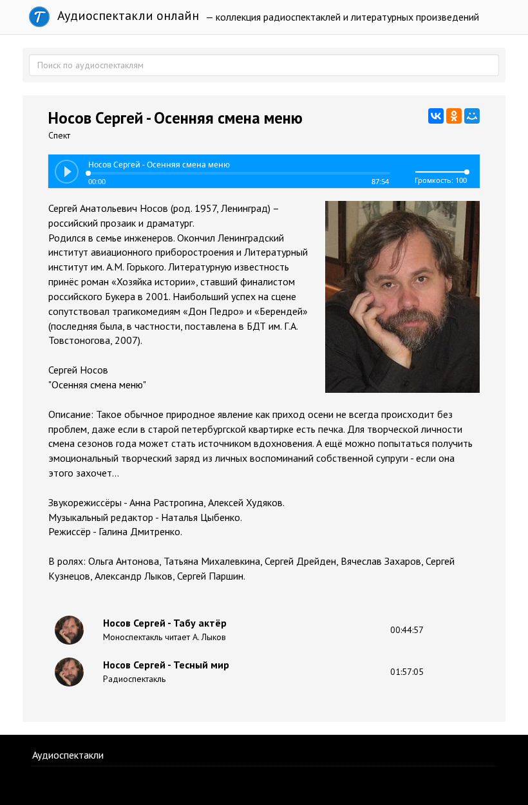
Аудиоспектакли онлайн (126, 15)
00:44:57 (407, 630)
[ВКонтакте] (436, 116)
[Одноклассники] (454, 116)
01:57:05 (407, 671)
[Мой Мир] (472, 116)
